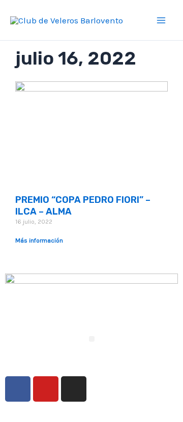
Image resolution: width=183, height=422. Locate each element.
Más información (39, 240)
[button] (92, 339)
